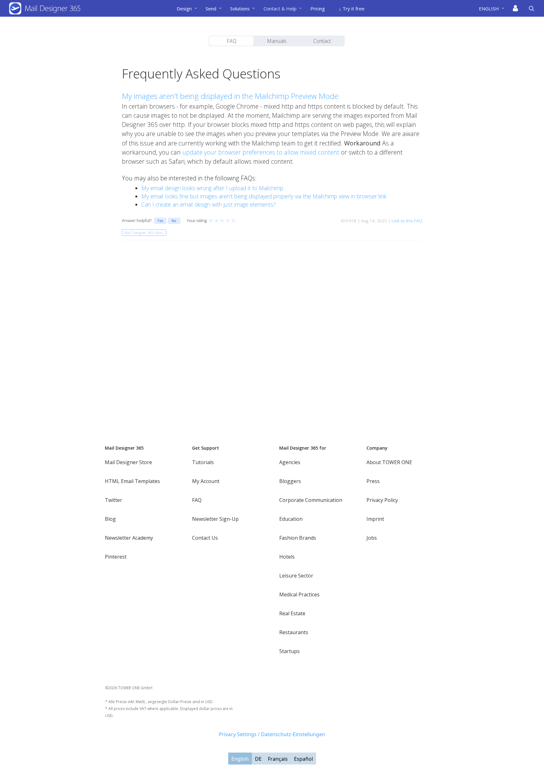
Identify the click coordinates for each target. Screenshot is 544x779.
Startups (289, 651)
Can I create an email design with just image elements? (208, 204)
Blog (110, 518)
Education (291, 518)
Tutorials (203, 462)
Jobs (371, 537)
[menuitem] (494, 8)
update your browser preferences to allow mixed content (261, 152)
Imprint (375, 518)
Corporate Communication (310, 500)
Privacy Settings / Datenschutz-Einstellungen (272, 734)
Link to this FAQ (407, 221)
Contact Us (205, 537)
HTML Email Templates (132, 481)
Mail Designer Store (128, 462)
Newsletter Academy (129, 537)
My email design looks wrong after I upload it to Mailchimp (212, 188)
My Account (205, 481)
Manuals (276, 40)
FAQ (231, 40)
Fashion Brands (297, 537)
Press (373, 481)
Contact (322, 40)
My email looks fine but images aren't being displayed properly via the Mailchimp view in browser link (263, 196)
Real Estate (292, 613)
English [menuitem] (240, 758)
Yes (160, 220)
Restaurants (293, 632)
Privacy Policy (382, 500)
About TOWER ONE (389, 462)
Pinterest (116, 556)
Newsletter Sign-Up (215, 518)
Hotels (287, 556)
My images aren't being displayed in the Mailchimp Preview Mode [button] (230, 96)
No (174, 220)
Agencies (289, 462)
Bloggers (290, 481)
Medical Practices (299, 594)
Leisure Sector (296, 575)
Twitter (113, 500)
